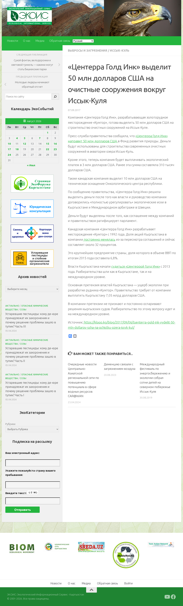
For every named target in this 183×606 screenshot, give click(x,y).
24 (9, 154)
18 (17, 149)
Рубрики (10, 423)
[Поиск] (55, 97)
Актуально (12, 305)
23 (55, 149)
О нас (26, 40)
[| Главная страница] (29, 16)
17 (9, 149)
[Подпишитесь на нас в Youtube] (166, 596)
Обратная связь (59, 40)
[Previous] (51, 547)
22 (47, 149)
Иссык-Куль (119, 50)
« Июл (31, 165)
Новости (12, 40)
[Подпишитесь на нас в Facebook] (173, 596)
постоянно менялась (99, 239)
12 (24, 143)
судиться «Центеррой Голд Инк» (135, 266)
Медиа (39, 40)
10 (9, 143)
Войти (128, 583)
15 (47, 143)
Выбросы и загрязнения (87, 50)
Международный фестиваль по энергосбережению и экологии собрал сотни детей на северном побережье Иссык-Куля (155, 377)
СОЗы (23, 309)
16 (55, 143)
